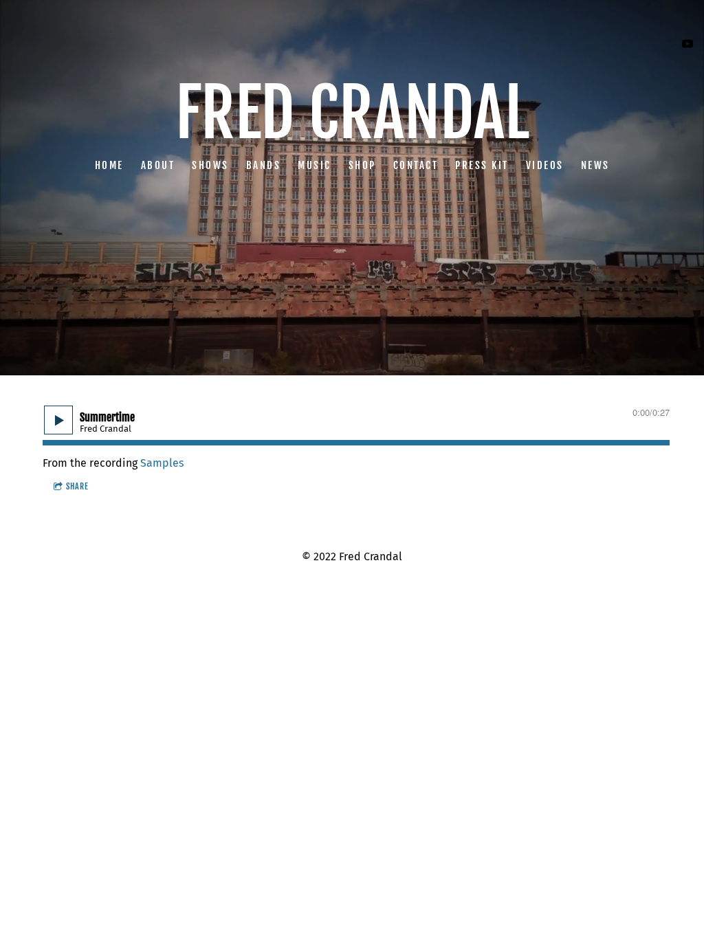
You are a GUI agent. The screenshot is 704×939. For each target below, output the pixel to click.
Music (314, 164)
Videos (545, 164)
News (595, 164)
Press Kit (482, 164)
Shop (362, 164)
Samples (162, 463)
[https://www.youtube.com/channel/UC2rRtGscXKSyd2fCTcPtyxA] (687, 43)
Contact (416, 164)
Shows (210, 164)
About (158, 164)
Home (109, 164)
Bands (263, 164)
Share (77, 486)
